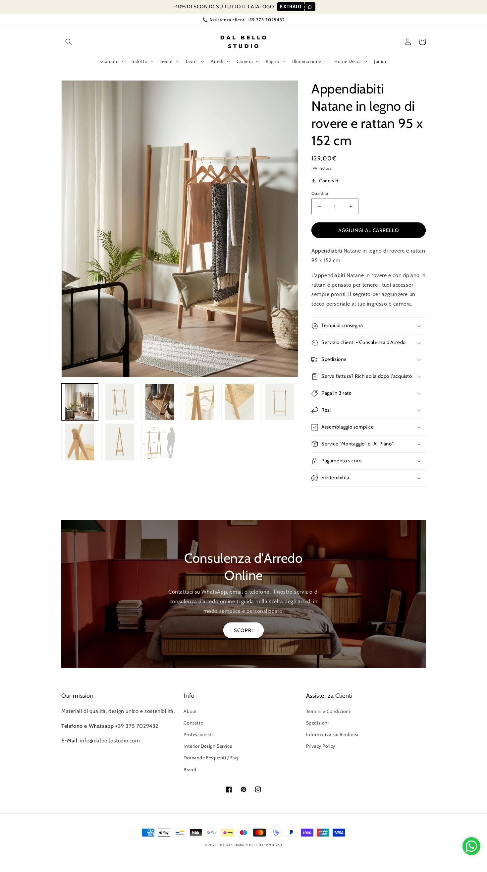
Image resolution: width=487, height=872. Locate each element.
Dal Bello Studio (231, 845)
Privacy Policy (320, 746)
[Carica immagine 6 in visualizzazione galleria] (279, 402)
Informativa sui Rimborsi (332, 734)
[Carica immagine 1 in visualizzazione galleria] (79, 402)
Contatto (193, 723)
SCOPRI (243, 630)
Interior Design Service (208, 746)
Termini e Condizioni (328, 711)
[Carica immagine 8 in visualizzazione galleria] (119, 442)
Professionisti (198, 734)
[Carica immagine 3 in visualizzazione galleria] (159, 402)
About (190, 711)
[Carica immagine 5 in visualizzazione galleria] (239, 402)
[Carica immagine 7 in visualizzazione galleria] (79, 442)
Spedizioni (317, 723)
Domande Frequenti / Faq (211, 758)
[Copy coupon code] (309, 6)
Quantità (319, 193)
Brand (190, 770)
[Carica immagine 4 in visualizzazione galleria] (200, 402)
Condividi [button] (329, 181)
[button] (68, 41)
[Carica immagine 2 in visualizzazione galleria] (119, 402)
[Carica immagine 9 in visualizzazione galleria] (159, 442)
